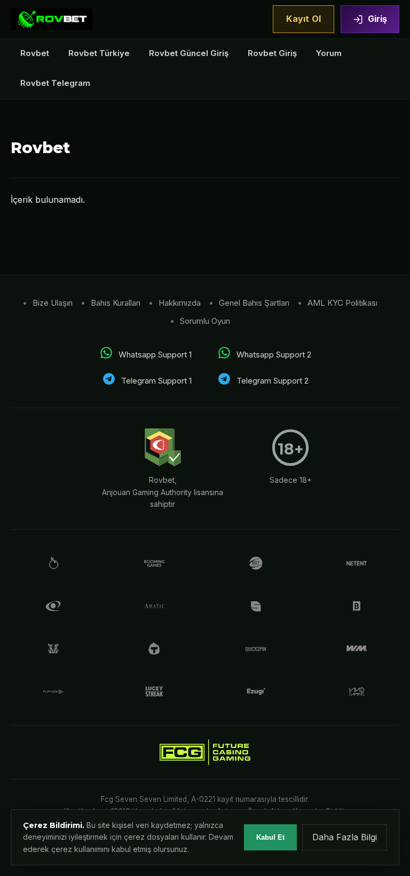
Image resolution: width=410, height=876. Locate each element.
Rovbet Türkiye (99, 53)
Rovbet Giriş (272, 53)
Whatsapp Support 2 (273, 354)
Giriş (377, 18)
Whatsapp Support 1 (155, 354)
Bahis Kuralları (115, 303)
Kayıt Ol (303, 18)
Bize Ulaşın (53, 303)
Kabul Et (270, 837)
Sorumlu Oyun (205, 321)
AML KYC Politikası (342, 303)
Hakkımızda (180, 303)
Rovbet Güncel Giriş (188, 53)
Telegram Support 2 (272, 381)
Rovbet (34, 53)
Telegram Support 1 (156, 381)
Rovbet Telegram (55, 83)
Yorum (329, 53)
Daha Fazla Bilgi (344, 837)
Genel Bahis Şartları (254, 303)
